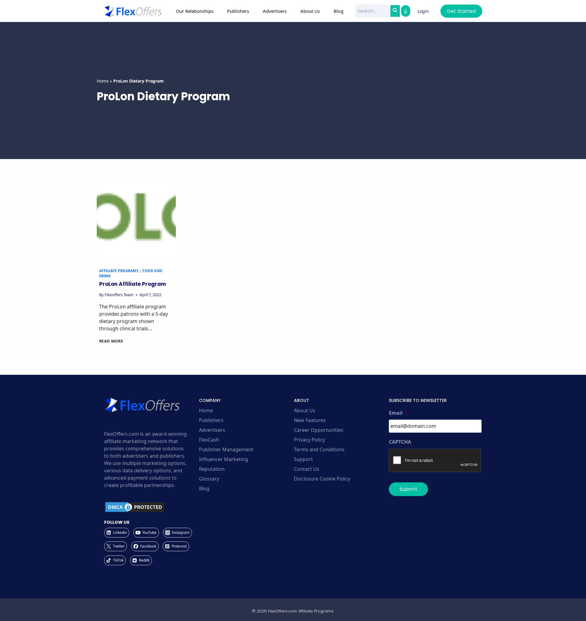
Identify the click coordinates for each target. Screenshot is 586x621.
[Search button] (395, 11)
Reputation (212, 469)
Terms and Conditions (319, 449)
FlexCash (209, 439)
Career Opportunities (318, 430)
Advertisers (212, 430)
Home (103, 81)
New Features (310, 420)
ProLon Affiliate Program (132, 284)
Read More (111, 341)
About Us (304, 410)
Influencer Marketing (223, 459)
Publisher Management (226, 449)
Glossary (209, 478)
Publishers (211, 420)
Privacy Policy (309, 439)
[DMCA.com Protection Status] (150, 507)
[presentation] (136, 222)
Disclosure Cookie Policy (322, 478)
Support (303, 459)
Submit (408, 489)
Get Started (461, 11)
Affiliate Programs (119, 270)
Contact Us (306, 469)
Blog (338, 11)
